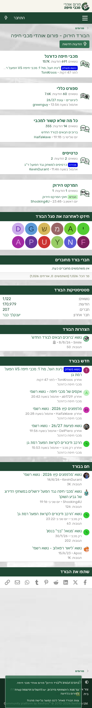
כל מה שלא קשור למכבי (56, 120)
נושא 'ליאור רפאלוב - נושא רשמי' (57, 548)
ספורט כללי (67, 88)
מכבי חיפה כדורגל (61, 56)
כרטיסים (70, 153)
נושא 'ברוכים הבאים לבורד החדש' (56, 337)
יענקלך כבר (11, 315)
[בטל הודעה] (10, 680)
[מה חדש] (6, 18)
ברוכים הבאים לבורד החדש (59, 132)
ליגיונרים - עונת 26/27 (62, 100)
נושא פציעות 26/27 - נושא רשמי (57, 425)
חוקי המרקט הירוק (59, 197)
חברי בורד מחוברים (72, 259)
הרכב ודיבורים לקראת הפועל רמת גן (54, 442)
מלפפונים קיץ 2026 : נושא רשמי (57, 408)
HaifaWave (42, 137)
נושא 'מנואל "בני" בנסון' (64, 531)
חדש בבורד (79, 360)
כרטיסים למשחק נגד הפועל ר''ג (50, 165)
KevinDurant (39, 169)
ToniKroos (49, 72)
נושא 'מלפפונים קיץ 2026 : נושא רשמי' (52, 474)
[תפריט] (85, 18)
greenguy (40, 105)
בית (86, 694)
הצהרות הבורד (76, 329)
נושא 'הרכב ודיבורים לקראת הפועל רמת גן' (49, 514)
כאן (58, 693)
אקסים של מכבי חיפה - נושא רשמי (56, 391)
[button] (86, 682)
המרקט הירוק (65, 185)
